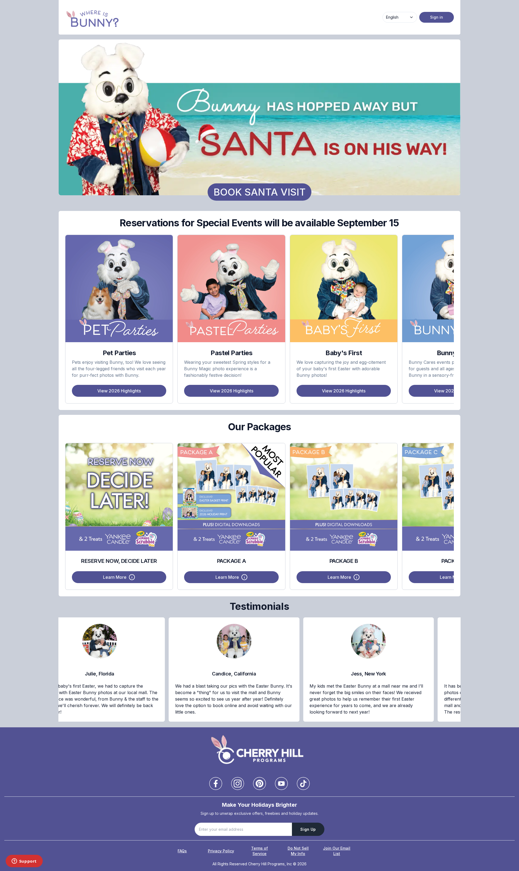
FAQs (182, 851)
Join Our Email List (336, 851)
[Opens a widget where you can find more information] (24, 861)
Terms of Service (259, 851)
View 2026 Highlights (119, 391)
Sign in (436, 17)
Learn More (115, 577)
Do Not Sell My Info (298, 851)
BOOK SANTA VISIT (260, 192)
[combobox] (399, 17)
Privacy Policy (221, 851)
